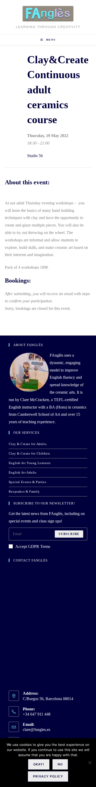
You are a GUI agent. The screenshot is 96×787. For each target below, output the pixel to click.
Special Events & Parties (27, 482)
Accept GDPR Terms (32, 546)
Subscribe (69, 534)
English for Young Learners (30, 463)
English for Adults (23, 472)
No (60, 764)
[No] (89, 762)
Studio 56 (35, 155)
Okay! (38, 764)
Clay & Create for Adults (27, 444)
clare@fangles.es (36, 729)
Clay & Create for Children (29, 453)
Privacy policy (48, 776)
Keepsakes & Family (24, 491)
